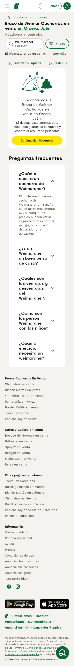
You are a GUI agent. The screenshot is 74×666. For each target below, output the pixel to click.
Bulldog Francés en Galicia (24, 504)
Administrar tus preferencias (22, 654)
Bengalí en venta (17, 453)
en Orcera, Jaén (34, 28)
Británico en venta (18, 441)
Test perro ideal (16, 579)
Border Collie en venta (22, 407)
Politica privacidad (18, 538)
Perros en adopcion (19, 516)
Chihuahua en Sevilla (20, 498)
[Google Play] (20, 604)
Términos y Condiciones (27, 647)
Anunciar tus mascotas (22, 561)
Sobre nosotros (16, 532)
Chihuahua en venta (19, 384)
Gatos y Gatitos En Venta (24, 430)
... (33, 17)
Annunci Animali (17, 627)
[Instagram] (18, 586)
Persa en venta (16, 464)
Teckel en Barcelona (20, 481)
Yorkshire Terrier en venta (24, 396)
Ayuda (9, 544)
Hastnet (42, 616)
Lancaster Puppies (47, 627)
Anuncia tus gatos (18, 573)
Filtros (60, 44)
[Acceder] (67, 6)
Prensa (10, 550)
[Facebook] (9, 586)
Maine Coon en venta (20, 459)
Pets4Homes (22, 616)
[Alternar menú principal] (7, 6)
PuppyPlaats (14, 622)
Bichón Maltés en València (24, 492)
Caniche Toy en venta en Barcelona (31, 510)
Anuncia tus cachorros (21, 567)
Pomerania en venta (20, 401)
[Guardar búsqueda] (62, 652)
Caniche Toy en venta (21, 419)
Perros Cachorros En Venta (25, 378)
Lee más (59, 53)
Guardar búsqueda (27, 63)
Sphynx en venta (17, 447)
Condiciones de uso (19, 555)
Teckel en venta (16, 413)
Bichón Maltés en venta (22, 390)
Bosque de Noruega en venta (26, 435)
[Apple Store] (54, 604)
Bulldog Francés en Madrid (25, 487)
